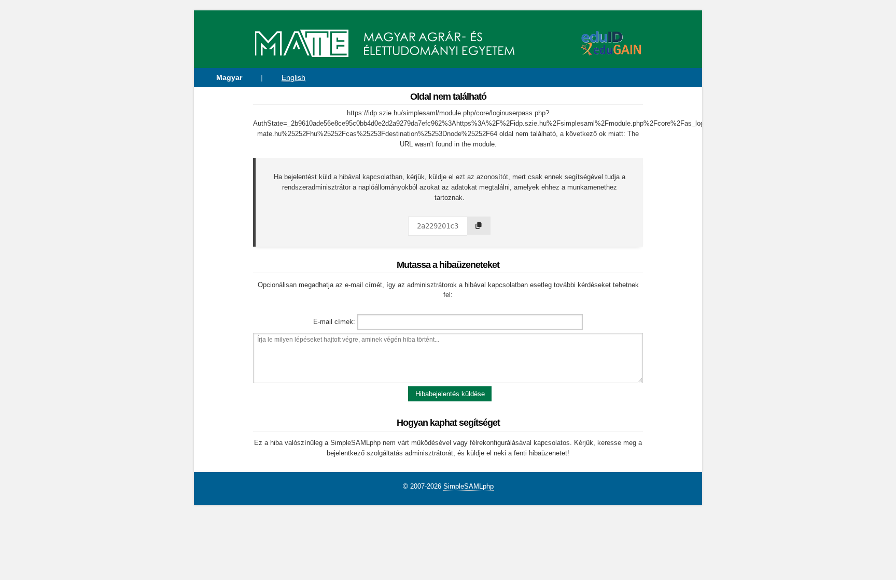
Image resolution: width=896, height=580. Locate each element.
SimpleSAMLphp (468, 486)
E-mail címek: (334, 322)
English (293, 77)
